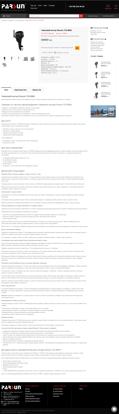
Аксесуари (56, 396)
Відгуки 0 (51, 33)
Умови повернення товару (32, 398)
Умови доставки (29, 396)
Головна (3, 20)
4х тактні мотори (57, 391)
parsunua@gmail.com (13, 401)
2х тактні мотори (19, 20)
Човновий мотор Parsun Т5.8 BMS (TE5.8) (106, 74)
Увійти (81, 388)
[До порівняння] (77, 48)
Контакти (34, 8)
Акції (45, 5)
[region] (103, 111)
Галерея (52, 5)
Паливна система (58, 393)
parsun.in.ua (21, 412)
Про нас (33, 5)
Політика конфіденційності (32, 401)
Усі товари (10, 20)
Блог (40, 5)
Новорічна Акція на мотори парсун (68, 36)
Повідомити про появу (62, 52)
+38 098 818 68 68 (76, 6)
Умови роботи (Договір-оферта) (34, 393)
